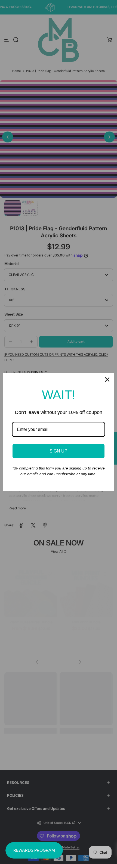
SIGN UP (58, 451)
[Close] (107, 379)
